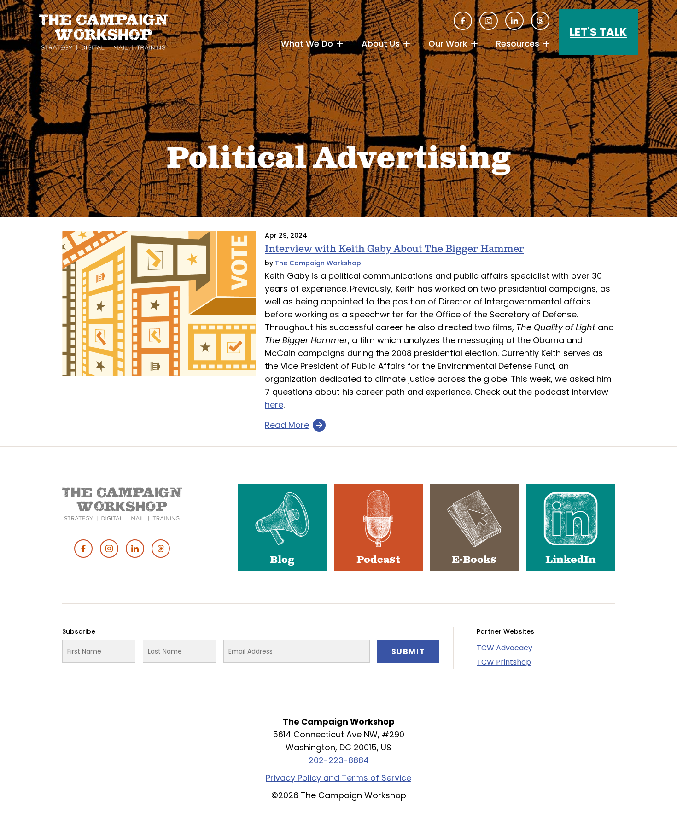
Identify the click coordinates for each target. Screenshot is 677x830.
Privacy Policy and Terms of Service (338, 777)
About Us (381, 43)
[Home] (103, 32)
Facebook (463, 20)
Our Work (447, 43)
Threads (540, 20)
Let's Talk (598, 32)
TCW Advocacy (504, 648)
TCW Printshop (504, 662)
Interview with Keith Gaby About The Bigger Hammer (394, 249)
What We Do (307, 43)
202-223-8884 (339, 760)
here (274, 404)
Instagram (488, 20)
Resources (517, 43)
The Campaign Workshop (318, 263)
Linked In (514, 20)
